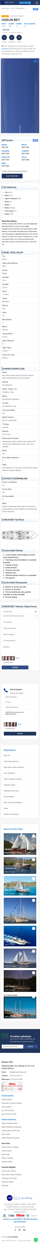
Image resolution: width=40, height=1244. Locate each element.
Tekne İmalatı (6, 1151)
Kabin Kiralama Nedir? (10, 1123)
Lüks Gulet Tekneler (16, 16)
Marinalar (5, 1185)
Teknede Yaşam (9, 785)
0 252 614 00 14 (15, 1076)
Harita (6, 808)
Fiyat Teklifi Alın (12, 176)
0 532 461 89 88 (16, 1079)
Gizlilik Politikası (24, 1240)
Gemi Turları (6, 1134)
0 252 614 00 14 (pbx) (16, 693)
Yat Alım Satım (7, 1162)
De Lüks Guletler (8, 1110)
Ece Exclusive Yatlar (9, 1114)
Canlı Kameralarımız (11, 761)
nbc (24, 1227)
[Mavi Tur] (20, 1198)
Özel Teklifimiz (9, 773)
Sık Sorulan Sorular (9, 1171)
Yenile (17, 658)
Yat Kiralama (8, 1096)
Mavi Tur (7, 756)
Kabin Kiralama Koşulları (10, 1138)
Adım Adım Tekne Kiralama (14, 767)
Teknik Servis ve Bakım (10, 1147)
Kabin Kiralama (9, 1119)
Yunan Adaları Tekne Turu (11, 1131)
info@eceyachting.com (17, 1072)
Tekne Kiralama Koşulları (13, 779)
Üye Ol (30, 1046)
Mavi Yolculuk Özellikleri (13, 803)
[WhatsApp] (36, 1240)
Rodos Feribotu (7, 1158)
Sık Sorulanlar (9, 797)
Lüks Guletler (6, 1107)
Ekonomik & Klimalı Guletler (12, 1103)
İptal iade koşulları (9, 1240)
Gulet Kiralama (7, 1100)
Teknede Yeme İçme (11, 791)
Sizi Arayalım (16, 689)
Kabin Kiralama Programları (12, 1127)
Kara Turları (6, 1154)
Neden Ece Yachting (11, 814)
